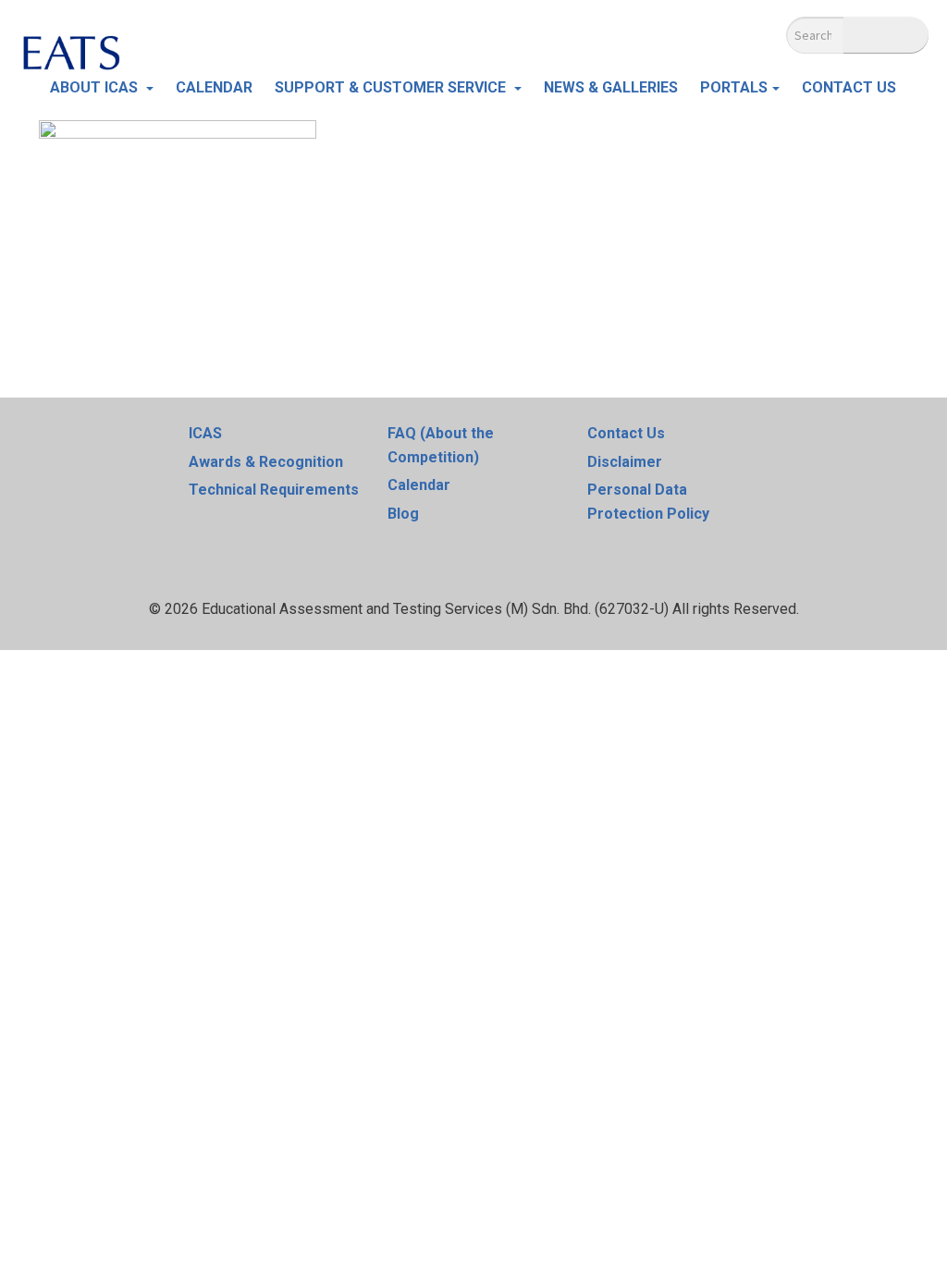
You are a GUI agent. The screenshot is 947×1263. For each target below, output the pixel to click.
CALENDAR (214, 87)
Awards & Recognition (266, 462)
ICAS (205, 433)
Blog (403, 513)
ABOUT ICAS (95, 87)
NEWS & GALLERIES (611, 87)
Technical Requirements (274, 489)
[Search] (886, 35)
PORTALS (734, 87)
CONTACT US (849, 87)
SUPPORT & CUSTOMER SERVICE (392, 87)
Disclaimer (624, 462)
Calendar (418, 485)
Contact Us (626, 433)
